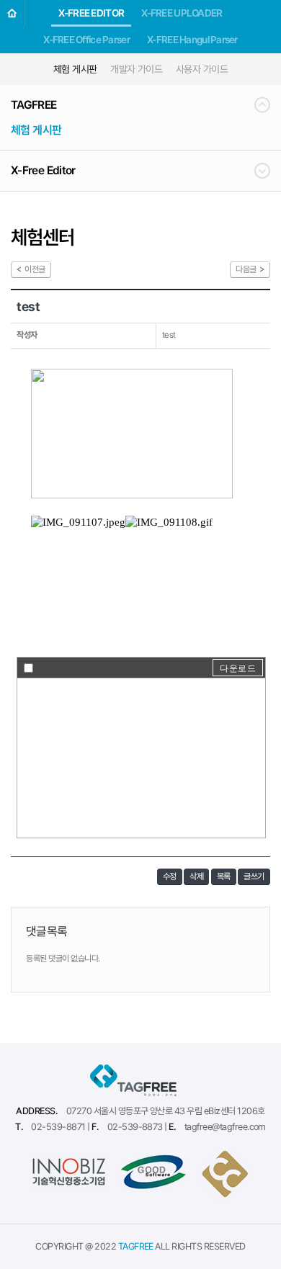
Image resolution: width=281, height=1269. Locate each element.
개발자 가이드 (136, 69)
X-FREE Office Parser (86, 39)
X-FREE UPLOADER (181, 13)
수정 (170, 876)
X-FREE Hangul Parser (192, 39)
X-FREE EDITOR (91, 13)
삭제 (196, 876)
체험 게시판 (75, 69)
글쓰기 (254, 876)
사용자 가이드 (202, 69)
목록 (224, 876)
